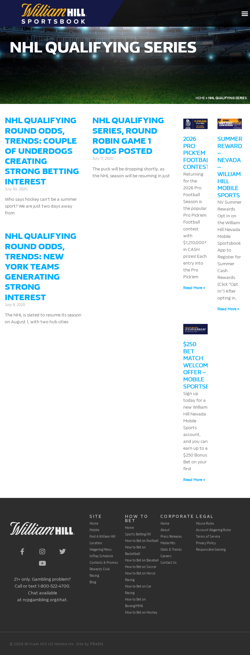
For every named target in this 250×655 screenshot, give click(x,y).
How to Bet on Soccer (141, 566)
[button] (244, 13)
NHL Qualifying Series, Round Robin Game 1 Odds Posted (128, 135)
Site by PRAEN (89, 644)
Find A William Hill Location (103, 539)
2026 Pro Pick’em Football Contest (197, 153)
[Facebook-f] (22, 552)
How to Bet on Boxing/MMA (135, 602)
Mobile (94, 530)
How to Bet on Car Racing (138, 589)
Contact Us (168, 562)
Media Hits (167, 543)
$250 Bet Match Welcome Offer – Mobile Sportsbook (202, 365)
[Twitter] (62, 552)
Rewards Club (100, 569)
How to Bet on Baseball (142, 560)
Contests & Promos (104, 562)
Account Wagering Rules (213, 530)
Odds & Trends (171, 549)
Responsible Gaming (211, 549)
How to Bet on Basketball (135, 550)
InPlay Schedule (101, 556)
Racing (94, 575)
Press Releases (171, 536)
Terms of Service (208, 536)
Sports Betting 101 (138, 534)
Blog (93, 582)
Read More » (194, 287)
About (165, 530)
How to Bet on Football (142, 540)
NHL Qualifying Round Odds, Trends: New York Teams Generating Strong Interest (40, 266)
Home (200, 98)
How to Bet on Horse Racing (140, 576)
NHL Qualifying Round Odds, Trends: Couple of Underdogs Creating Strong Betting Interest (42, 150)
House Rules (205, 523)
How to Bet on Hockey (141, 612)
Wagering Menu (101, 549)
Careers (166, 556)
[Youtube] (42, 563)
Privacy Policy (206, 543)
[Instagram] (42, 552)
